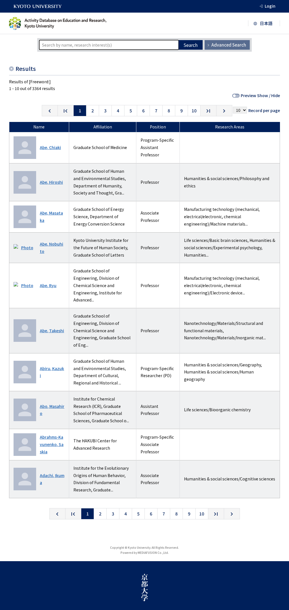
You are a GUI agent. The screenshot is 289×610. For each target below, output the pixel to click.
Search (190, 44)
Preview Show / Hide (260, 95)
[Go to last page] (208, 110)
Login (270, 6)
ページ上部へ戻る (278, 599)
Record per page (264, 110)
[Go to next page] (224, 110)
